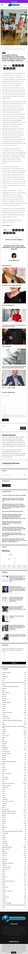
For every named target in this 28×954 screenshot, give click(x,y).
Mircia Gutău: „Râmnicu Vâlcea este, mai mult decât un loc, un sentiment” (17, 635)
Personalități (5, 833)
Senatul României (6, 867)
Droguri (4, 737)
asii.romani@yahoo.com (16, 937)
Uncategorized (5, 897)
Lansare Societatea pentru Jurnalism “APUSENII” (13, 437)
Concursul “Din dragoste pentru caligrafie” (16, 616)
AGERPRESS (5, 676)
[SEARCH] (24, 475)
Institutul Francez (6, 785)
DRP (3, 739)
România (4, 855)
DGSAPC (4, 729)
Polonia (4, 839)
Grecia (3, 771)
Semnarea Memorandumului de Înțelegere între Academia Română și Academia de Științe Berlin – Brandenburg (17, 627)
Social (3, 873)
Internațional (5, 787)
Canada (4, 704)
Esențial (4, 745)
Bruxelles (4, 694)
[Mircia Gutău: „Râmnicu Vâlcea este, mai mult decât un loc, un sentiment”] (5, 637)
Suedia (3, 885)
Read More (19, 952)
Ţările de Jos (5, 887)
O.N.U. (3, 825)
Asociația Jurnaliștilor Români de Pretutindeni (13, 682)
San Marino (4, 859)
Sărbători (4, 865)
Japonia (4, 797)
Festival (4, 763)
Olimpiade (4, 827)
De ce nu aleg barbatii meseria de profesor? (12, 449)
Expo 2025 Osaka (6, 753)
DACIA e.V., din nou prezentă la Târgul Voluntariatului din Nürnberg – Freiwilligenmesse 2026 (17, 608)
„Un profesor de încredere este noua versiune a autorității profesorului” (14, 325)
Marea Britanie (5, 809)
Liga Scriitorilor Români (7, 801)
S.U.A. (3, 857)
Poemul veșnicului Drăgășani (14, 239)
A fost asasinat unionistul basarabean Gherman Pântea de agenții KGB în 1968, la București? (14, 367)
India (3, 781)
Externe (4, 757)
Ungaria (4, 901)
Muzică (3, 817)
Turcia (3, 893)
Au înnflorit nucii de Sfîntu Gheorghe (11, 285)
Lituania (4, 805)
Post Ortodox (5, 845)
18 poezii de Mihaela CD (8, 305)
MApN (3, 807)
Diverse (3, 733)
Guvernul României (6, 773)
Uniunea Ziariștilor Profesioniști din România (12, 905)
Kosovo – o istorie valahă (8, 387)
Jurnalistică (5, 799)
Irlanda (3, 789)
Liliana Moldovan (6, 62)
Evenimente (5, 749)
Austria (3, 684)
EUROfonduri (5, 747)
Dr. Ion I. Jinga (5, 735)
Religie (3, 851)
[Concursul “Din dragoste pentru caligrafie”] (5, 618)
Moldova (4, 815)
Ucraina (4, 895)
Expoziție (4, 755)
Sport (3, 879)
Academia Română (6, 672)
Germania (4, 769)
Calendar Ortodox (6, 702)
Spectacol (4, 877)
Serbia (3, 871)
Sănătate (4, 861)
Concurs (4, 714)
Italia (3, 795)
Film (3, 765)
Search (3, 425)
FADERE (4, 759)
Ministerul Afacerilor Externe (9, 811)
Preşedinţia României (7, 847)
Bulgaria (4, 700)
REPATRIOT (4, 853)
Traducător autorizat (7, 891)
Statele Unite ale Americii (8, 881)
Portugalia (4, 841)
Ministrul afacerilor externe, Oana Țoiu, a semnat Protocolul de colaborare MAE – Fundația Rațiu (12, 523)
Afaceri (3, 674)
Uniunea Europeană (6, 903)
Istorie (3, 793)
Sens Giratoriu (5, 869)
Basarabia (4, 688)
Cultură (4, 724)
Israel (3, 791)
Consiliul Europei (6, 718)
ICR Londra (4, 779)
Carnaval (4, 706)
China (3, 710)
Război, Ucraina (5, 849)
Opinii (3, 829)
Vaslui (3, 907)
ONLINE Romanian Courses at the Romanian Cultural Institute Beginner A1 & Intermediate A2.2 (13, 500)
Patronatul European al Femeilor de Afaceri (12, 831)
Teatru (3, 889)
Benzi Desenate (5, 692)
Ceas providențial (6, 346)
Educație (4, 743)
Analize (3, 678)
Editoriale (4, 572)
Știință (3, 883)
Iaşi (3, 775)
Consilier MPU (5, 716)
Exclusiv (4, 751)
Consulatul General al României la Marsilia (12, 720)
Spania (3, 875)
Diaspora (4, 731)
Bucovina (4, 696)
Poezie (3, 835)
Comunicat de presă (7, 712)
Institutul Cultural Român (8, 783)
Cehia (3, 708)
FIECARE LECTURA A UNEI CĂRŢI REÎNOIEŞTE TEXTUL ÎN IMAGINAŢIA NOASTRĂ (14, 247)
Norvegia (4, 821)
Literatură (4, 803)
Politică (4, 837)
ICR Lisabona (5, 777)
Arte (3, 680)
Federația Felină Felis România (9, 761)
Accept (13, 952)
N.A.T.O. (3, 819)
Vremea (4, 546)
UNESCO (4, 899)
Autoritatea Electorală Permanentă (10, 686)
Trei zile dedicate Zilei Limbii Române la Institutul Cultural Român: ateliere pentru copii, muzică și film (13, 534)
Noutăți (4, 823)
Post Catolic (5, 843)
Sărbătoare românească (7, 863)
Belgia (3, 690)
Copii (3, 722)
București (4, 698)
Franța (3, 767)
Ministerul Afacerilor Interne (8, 813)
